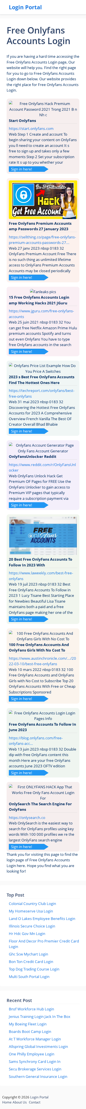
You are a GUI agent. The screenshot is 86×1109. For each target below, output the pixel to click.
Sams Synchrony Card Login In (34, 1061)
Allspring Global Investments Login (38, 1046)
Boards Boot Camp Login (30, 1031)
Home (6, 1102)
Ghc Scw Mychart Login (28, 954)
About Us (20, 1102)
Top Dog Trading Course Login (34, 969)
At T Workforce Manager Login (35, 1039)
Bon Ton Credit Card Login (31, 961)
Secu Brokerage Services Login (35, 1069)
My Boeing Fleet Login (28, 1024)
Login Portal (25, 7)
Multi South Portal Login (29, 976)
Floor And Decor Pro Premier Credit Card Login (44, 944)
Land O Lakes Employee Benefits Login (42, 918)
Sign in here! (21, 169)
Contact (34, 1102)
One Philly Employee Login (31, 1054)
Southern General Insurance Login (38, 1076)
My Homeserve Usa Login (31, 911)
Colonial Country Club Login (32, 903)
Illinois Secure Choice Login (32, 926)
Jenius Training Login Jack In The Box (39, 1016)
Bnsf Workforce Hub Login (31, 1009)
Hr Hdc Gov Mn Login (27, 933)
